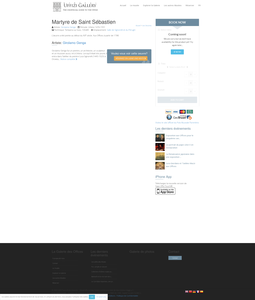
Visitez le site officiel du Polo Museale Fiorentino (177, 122)
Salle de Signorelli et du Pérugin (121, 30)
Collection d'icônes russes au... (102, 272)
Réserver (190, 5)
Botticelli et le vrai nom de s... (101, 276)
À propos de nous (58, 258)
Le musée (134, 5)
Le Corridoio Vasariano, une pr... (102, 281)
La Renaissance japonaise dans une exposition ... (180, 155)
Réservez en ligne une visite (130, 58)
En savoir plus (101, 297)
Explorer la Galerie (151, 5)
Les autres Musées (173, 5)
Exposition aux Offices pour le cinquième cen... (179, 137)
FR (199, 5)
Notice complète (68, 59)
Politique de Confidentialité (127, 296)
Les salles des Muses (98, 262)
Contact (55, 263)
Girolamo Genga (68, 27)
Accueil (123, 5)
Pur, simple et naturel (99, 267)
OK (92, 297)
